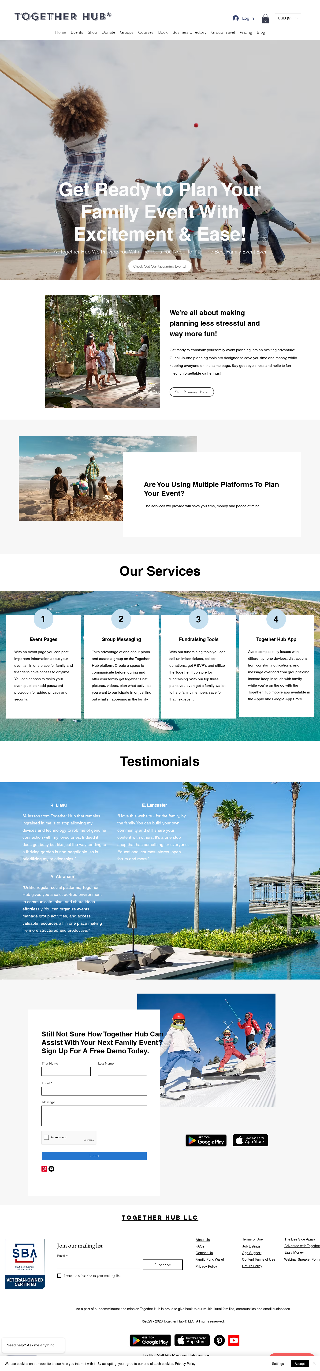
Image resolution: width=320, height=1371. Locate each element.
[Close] (314, 1363)
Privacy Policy (185, 1363)
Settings (278, 1363)
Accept (300, 1363)
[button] (245, 602)
